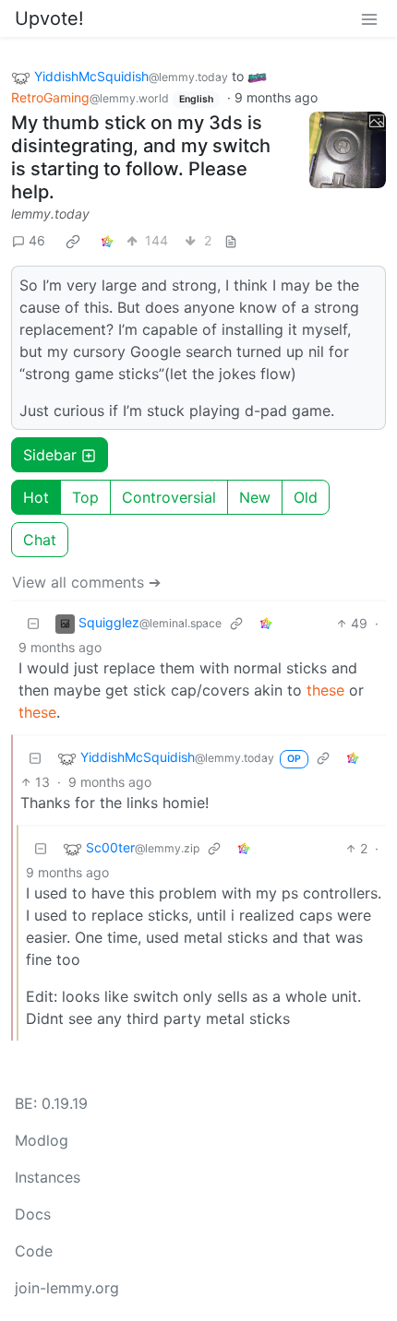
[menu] (369, 18)
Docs (33, 1214)
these (325, 690)
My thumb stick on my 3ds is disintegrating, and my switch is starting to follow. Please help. (141, 157)
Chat (39, 539)
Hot (36, 497)
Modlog (41, 1140)
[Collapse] (33, 623)
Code (34, 1251)
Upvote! (49, 18)
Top (85, 497)
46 (37, 240)
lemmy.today (50, 213)
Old (306, 497)
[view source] (231, 240)
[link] (73, 240)
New (255, 497)
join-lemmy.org (67, 1288)
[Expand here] (348, 150)
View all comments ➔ (86, 582)
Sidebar (50, 455)
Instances (47, 1177)
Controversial (169, 497)
